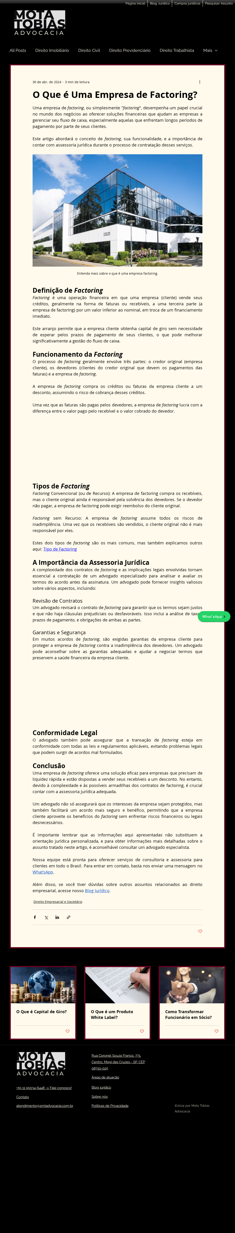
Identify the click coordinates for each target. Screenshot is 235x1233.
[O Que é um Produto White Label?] (117, 985)
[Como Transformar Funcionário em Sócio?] (192, 985)
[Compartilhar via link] (68, 917)
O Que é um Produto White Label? (112, 1014)
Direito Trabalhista (177, 50)
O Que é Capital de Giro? (41, 1012)
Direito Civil (89, 50)
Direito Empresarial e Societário (58, 901)
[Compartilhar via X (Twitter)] (46, 917)
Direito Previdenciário (130, 50)
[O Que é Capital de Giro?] (43, 985)
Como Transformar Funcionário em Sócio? (188, 1014)
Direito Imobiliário (52, 50)
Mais (207, 50)
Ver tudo (218, 957)
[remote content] (117, 448)
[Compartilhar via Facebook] (35, 917)
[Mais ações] (199, 82)
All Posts (18, 50)
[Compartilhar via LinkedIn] (57, 917)
